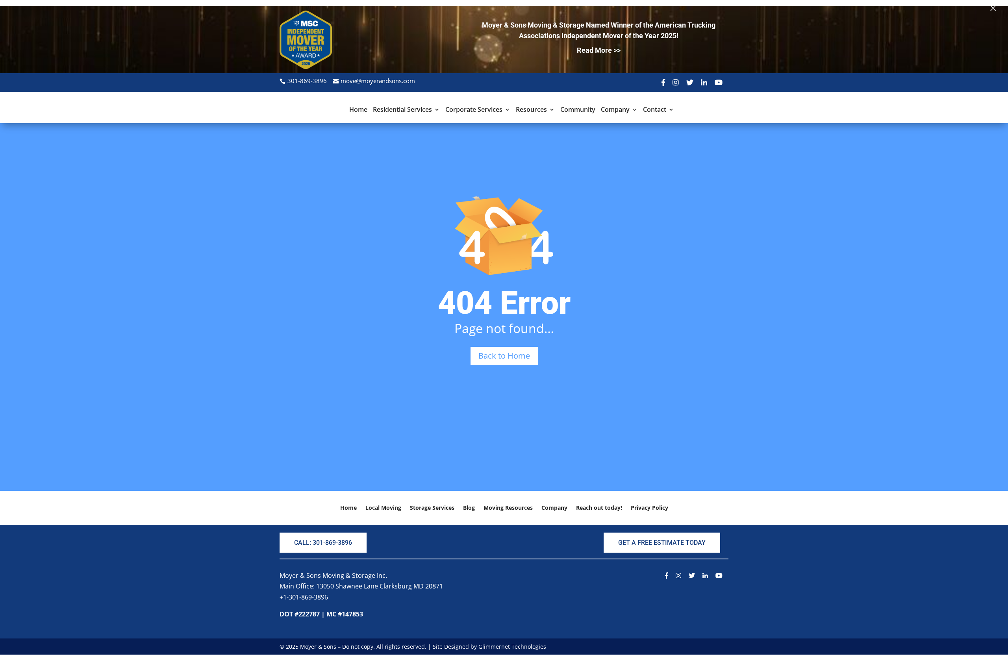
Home (358, 110)
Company (615, 110)
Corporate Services (473, 110)
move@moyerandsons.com (378, 81)
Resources (531, 110)
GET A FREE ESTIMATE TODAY (662, 542)
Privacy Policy (649, 508)
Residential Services (402, 110)
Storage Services (432, 508)
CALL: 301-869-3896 (323, 542)
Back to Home (504, 355)
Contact (654, 110)
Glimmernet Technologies (512, 646)
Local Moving (383, 508)
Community (577, 110)
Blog (469, 508)
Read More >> (599, 50)
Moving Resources (508, 508)
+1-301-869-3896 (304, 597)
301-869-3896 (307, 81)
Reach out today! (599, 508)
